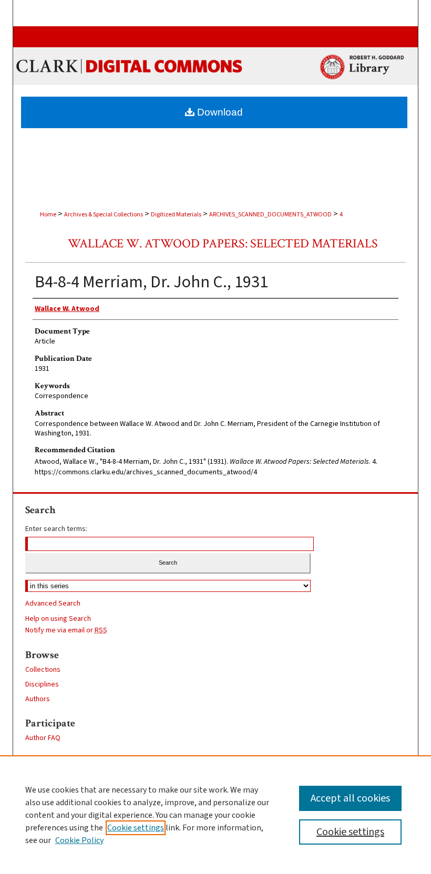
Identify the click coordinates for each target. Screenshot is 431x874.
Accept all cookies (350, 798)
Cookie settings (135, 828)
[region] (215, 814)
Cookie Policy (79, 840)
